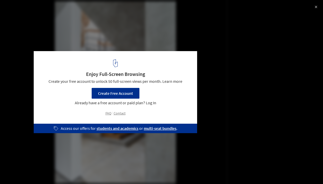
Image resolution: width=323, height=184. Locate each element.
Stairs (78, 171)
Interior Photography (25, 171)
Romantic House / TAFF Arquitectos (50, 9)
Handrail (99, 171)
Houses (57, 171)
